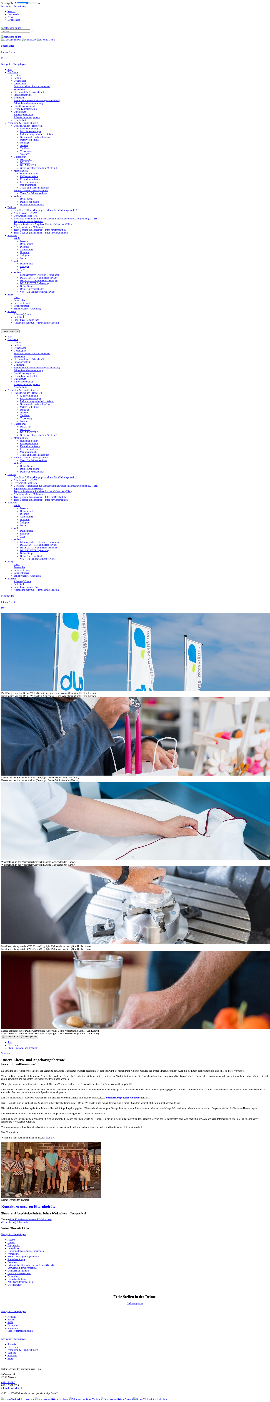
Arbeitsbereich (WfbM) (25, 213)
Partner (11, 1319)
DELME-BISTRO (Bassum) (34, 283)
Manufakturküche (29, 184)
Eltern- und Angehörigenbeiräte (29, 92)
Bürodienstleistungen (30, 131)
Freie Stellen (20, 317)
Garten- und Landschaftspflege (35, 137)
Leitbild (17, 78)
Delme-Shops (26, 199)
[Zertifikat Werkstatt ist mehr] (11, 39)
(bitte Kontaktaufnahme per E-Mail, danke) (30, 1219)
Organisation (20, 80)
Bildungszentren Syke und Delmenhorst (39, 275)
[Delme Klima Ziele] (29, 39)
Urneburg (25, 252)
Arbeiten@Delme (22, 314)
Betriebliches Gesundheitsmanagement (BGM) (37, 100)
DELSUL (25, 162)
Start (10, 69)
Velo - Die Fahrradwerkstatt (33, 193)
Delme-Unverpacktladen (32, 204)
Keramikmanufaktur (30, 179)
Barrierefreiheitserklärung (20, 1330)
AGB (10, 1322)
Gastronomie (20, 156)
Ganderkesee (26, 249)
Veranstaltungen (22, 305)
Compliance (20, 83)
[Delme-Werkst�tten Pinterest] (117, 1399)
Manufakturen (21, 170)
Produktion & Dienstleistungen (23, 123)
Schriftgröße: (7, 3)
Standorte (12, 235)
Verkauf (18, 196)
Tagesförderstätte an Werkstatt (28, 221)
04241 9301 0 (8, 1382)
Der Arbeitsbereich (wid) (26, 215)
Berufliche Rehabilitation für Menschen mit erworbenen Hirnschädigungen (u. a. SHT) (56, 218)
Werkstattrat (19, 89)
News (10, 294)
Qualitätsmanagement (24, 106)
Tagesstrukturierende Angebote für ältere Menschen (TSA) (43, 224)
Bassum (24, 241)
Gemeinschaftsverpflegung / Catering (38, 168)
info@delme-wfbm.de (12, 1388)
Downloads (13, 14)
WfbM (17, 238)
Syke (22, 269)
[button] (135, 1206)
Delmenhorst (26, 244)
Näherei (24, 145)
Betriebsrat (19, 97)
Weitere (17, 272)
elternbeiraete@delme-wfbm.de (122, 1097)
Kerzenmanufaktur (29, 182)
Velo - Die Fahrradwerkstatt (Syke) (37, 291)
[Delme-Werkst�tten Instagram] (17, 1399)
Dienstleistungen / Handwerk (28, 125)
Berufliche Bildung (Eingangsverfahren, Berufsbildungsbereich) (45, 210)
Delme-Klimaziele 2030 (25, 109)
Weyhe (23, 258)
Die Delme (13, 72)
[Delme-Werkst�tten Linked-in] (150, 1399)
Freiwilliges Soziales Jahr (26, 320)
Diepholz (24, 246)
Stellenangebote (135, 1303)
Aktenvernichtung (29, 128)
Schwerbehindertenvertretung (28, 103)
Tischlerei (25, 148)
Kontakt (11, 11)
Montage (24, 142)
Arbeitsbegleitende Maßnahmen (29, 227)
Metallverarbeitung (29, 139)
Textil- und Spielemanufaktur (34, 187)
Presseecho (19, 300)
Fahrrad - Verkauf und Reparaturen (31, 190)
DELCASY (26, 159)
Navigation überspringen (13, 6)
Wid (16, 260)
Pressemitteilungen (23, 303)
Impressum (13, 1328)
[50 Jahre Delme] (46, 39)
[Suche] (32, 31)
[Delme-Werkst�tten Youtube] (84, 1399)
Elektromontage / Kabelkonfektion (37, 134)
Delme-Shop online (29, 201)
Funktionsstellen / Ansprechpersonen (32, 86)
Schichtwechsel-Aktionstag (27, 308)
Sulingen (24, 255)
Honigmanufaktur (29, 173)
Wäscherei (25, 154)
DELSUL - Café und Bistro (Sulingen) (39, 280)
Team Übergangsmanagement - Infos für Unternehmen (41, 232)
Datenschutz (14, 19)
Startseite (12, 1344)
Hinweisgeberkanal (23, 114)
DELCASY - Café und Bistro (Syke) (38, 277)
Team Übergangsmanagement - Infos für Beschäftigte (40, 230)
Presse (11, 17)
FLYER (50, 1137)
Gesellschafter (21, 120)
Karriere (12, 311)
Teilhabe (12, 207)
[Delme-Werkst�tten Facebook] (51, 1399)
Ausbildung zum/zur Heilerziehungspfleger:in (36, 322)
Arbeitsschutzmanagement (27, 117)
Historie (18, 75)
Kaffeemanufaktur (29, 176)
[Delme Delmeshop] (11, 28)
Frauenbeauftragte (23, 94)
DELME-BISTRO (29, 165)
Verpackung (26, 151)
